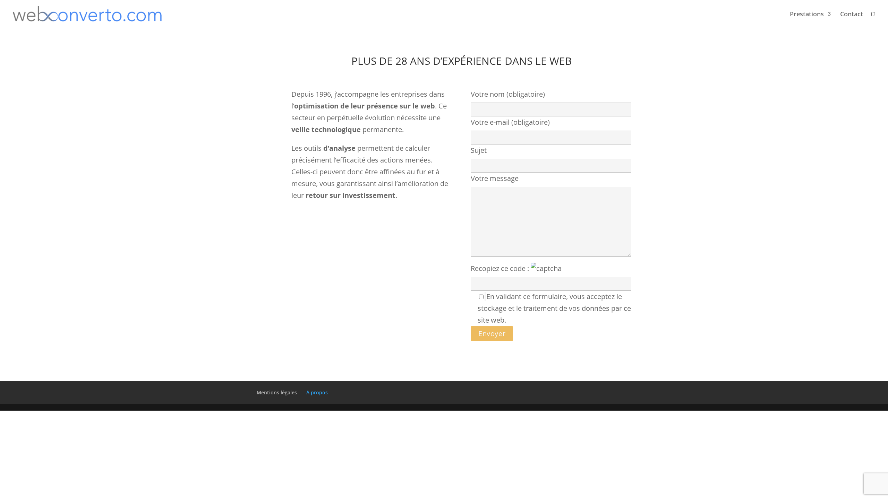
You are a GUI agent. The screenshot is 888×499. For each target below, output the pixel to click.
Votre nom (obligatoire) (508, 94)
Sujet (479, 150)
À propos (317, 392)
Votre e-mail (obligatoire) (510, 122)
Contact (851, 14)
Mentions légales (277, 392)
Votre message (495, 178)
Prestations (807, 14)
